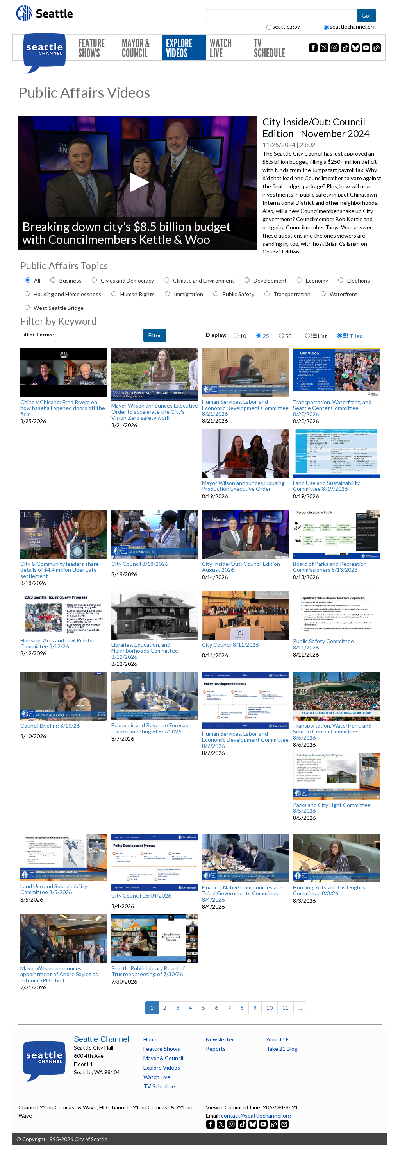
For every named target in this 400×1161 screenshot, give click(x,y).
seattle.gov (286, 26)
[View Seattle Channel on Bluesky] (252, 1123)
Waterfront (343, 294)
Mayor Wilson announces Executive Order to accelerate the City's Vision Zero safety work (154, 411)
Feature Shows (91, 48)
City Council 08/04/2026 (141, 896)
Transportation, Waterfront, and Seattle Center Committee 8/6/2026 (332, 732)
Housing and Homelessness (67, 294)
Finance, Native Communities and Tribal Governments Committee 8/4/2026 (242, 893)
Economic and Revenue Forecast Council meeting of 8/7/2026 (151, 728)
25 (265, 336)
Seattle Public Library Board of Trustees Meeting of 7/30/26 (148, 971)
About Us (278, 1039)
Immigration (188, 294)
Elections (358, 280)
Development (270, 280)
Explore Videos (179, 48)
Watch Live (221, 48)
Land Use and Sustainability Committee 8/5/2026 (53, 889)
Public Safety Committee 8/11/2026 (323, 644)
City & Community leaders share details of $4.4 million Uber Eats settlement (59, 570)
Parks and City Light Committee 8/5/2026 (332, 808)
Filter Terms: (37, 334)
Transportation (292, 294)
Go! (366, 15)
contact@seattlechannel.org (256, 1115)
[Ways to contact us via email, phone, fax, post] (284, 1123)
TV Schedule (269, 48)
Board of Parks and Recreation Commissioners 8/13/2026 (330, 567)
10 (243, 336)
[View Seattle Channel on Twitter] (221, 1123)
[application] (137, 183)
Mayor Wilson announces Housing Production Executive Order (243, 486)
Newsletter (220, 1039)
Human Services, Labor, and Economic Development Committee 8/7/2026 (245, 740)
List (322, 336)
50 (288, 336)
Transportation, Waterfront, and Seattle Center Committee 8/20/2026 (332, 408)
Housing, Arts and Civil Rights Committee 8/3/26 (329, 890)
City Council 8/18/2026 (139, 564)
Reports (216, 1048)
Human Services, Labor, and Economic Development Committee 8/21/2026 (245, 408)
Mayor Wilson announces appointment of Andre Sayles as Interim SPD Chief (59, 974)
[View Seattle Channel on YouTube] (264, 1123)
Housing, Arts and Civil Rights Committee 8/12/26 (56, 643)
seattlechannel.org (353, 26)
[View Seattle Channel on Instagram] (232, 1123)
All (37, 280)
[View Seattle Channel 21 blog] (274, 1123)
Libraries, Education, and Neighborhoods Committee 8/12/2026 (144, 651)
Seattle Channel (101, 1039)
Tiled (355, 336)
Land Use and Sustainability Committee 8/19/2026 (326, 486)
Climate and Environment (203, 280)
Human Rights (137, 294)
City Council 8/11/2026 (230, 645)
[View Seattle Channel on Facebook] (211, 1123)
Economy (317, 280)
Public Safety (238, 294)
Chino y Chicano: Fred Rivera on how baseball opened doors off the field (62, 408)
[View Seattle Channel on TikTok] (242, 1123)
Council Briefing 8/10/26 (50, 726)
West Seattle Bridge (59, 307)
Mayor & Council (136, 48)
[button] (137, 182)
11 (285, 1007)
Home (150, 1039)
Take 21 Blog (282, 1048)
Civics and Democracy (127, 280)
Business (70, 280)
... (300, 1007)
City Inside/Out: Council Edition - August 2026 (242, 567)
